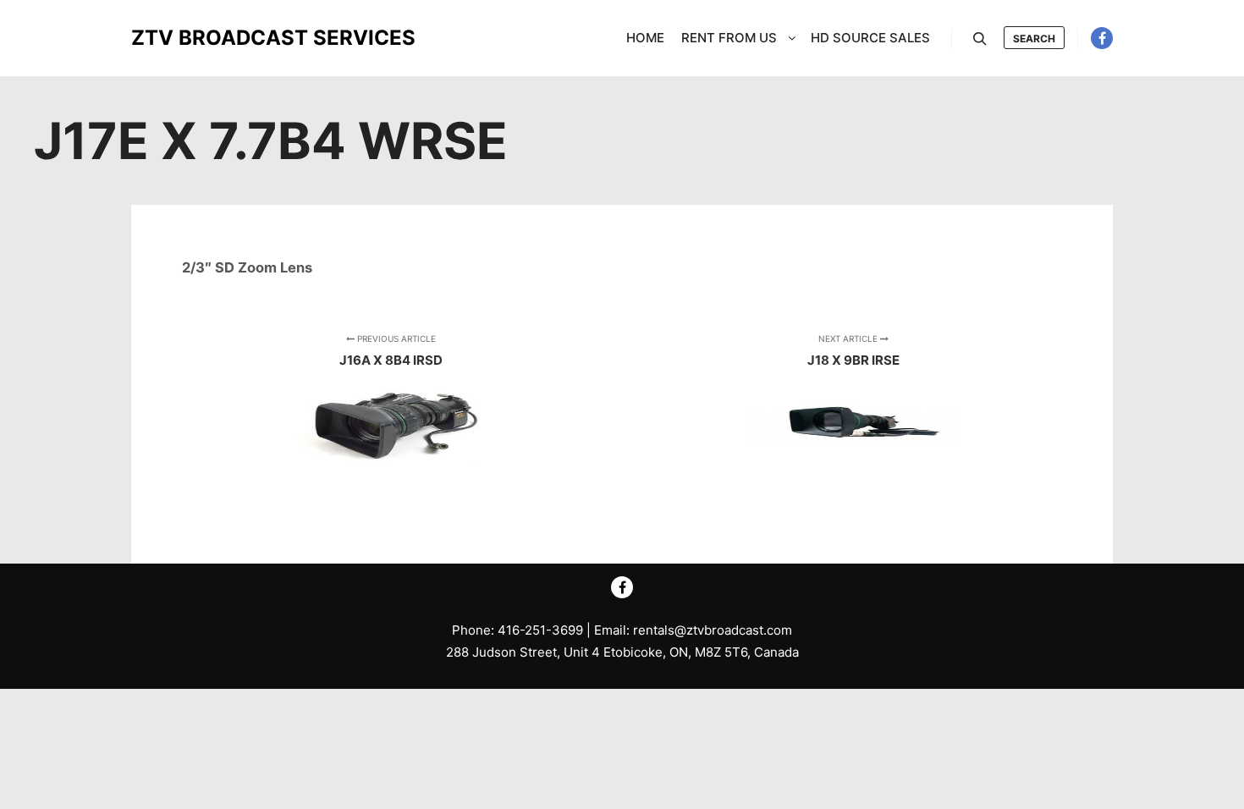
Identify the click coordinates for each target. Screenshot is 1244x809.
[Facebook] (1102, 38)
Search (1034, 38)
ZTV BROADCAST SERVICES (215, 37)
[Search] (980, 39)
